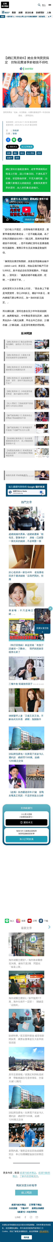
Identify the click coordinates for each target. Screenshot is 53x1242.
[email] (37, 1217)
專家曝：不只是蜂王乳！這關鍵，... (26, 612)
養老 (22, 153)
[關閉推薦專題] (50, 608)
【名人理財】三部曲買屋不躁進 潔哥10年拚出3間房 (19, 404)
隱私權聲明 (43, 1231)
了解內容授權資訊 (29, 1176)
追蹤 (23, 920)
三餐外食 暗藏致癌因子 (21, 683)
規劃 (9, 153)
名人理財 (30, 153)
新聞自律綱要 (38, 1208)
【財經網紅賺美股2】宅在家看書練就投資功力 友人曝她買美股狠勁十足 (19, 441)
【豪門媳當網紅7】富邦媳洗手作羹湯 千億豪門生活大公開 (19, 428)
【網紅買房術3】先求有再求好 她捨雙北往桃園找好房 (19, 368)
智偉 (15, 133)
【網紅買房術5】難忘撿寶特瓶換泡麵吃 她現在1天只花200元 (19, 344)
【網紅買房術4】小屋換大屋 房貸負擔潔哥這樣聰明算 (19, 356)
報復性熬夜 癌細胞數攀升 (17, 475)
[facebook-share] (8, 140)
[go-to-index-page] (21, 68)
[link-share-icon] (19, 140)
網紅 (15, 153)
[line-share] (14, 140)
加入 (12, 920)
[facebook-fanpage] (25, 1217)
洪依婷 (16, 130)
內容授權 (13, 1208)
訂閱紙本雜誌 (5, 4)
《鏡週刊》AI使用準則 (26, 1211)
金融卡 (9, 157)
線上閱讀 (26, 1192)
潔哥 (17, 157)
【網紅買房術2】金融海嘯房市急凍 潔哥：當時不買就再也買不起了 (19, 380)
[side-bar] (49, 5)
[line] (18, 1217)
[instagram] (31, 1217)
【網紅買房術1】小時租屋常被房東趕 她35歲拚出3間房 (19, 392)
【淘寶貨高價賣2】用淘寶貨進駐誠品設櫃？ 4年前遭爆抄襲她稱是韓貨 (19, 453)
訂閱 (35, 920)
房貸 (39, 153)
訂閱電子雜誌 (35, 1204)
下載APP (24, 1208)
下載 (46, 920)
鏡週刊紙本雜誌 (28, 1172)
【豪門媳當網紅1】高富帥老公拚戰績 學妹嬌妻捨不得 (19, 416)
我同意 (26, 1237)
